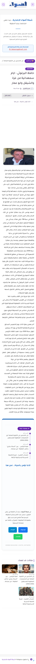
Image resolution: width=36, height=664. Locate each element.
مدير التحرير (26, 88)
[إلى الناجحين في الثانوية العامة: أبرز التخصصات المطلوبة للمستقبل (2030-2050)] (26, 568)
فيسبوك (23, 530)
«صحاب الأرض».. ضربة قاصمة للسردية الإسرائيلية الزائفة (18, 456)
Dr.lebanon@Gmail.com (18, 49)
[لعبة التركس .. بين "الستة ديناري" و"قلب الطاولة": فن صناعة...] (10, 568)
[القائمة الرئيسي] (32, 4)
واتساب (18, 536)
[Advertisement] (18, 129)
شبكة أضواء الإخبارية (8, 659)
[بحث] (3, 4)
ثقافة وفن (30, 68)
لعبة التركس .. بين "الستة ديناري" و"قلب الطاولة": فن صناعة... (17, 448)
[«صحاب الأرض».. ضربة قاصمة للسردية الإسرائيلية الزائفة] (26, 591)
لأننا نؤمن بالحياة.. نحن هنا (22, 102)
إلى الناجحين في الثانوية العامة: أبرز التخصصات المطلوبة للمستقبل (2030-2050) (12, 61)
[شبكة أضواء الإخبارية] (18, 4)
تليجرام (13, 530)
